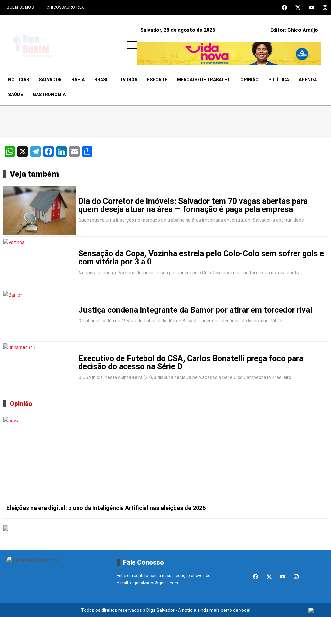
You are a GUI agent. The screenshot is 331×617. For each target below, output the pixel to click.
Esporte (157, 79)
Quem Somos (20, 7)
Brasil (102, 79)
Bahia (78, 79)
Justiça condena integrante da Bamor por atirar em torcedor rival (195, 310)
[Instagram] (325, 8)
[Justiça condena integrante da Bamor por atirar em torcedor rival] (39, 315)
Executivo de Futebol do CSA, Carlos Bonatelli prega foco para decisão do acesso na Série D (190, 362)
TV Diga (128, 79)
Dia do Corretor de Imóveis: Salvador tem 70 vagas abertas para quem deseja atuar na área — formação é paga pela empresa (193, 205)
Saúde (15, 94)
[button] (132, 45)
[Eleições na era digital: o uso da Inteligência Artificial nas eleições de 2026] (165, 459)
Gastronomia (49, 94)
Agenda (308, 79)
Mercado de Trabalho (204, 79)
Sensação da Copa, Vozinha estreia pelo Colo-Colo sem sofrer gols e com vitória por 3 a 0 (201, 258)
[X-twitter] (298, 8)
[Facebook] (284, 8)
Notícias (18, 79)
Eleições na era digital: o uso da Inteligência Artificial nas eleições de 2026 (106, 507)
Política (278, 79)
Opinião (249, 79)
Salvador (50, 79)
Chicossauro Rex (65, 7)
